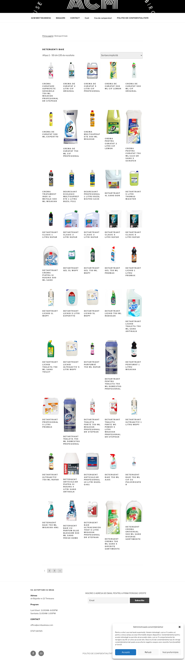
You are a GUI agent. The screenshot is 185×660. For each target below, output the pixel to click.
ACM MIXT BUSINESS (41, 18)
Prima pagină (47, 36)
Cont (87, 18)
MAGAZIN (60, 18)
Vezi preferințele (170, 652)
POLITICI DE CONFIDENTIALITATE (133, 18)
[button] (179, 627)
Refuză (148, 652)
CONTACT (75, 18)
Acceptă (126, 652)
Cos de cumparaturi (103, 18)
